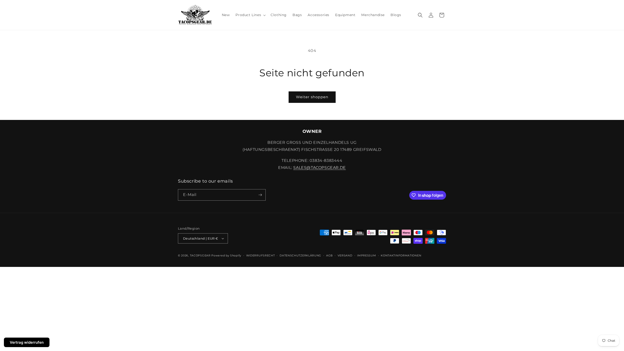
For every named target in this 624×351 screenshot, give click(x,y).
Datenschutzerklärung (300, 255)
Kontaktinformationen (401, 255)
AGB (329, 255)
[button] (250, 15)
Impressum (366, 255)
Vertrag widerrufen (27, 342)
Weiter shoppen (312, 97)
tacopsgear (200, 255)
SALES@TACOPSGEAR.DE (319, 167)
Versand (345, 255)
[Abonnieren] (260, 195)
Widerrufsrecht (260, 255)
